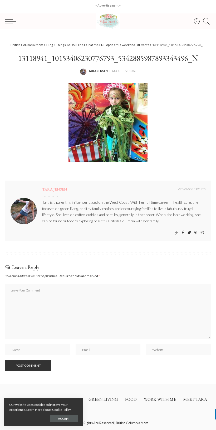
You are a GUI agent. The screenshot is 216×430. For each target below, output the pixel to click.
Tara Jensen (98, 70)
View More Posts (191, 189)
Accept (64, 419)
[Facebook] (183, 232)
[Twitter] (189, 232)
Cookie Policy (61, 409)
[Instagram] (202, 232)
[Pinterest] (196, 232)
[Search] (205, 21)
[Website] (176, 232)
